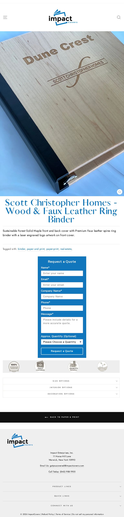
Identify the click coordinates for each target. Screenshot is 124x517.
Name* (45, 267)
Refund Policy (48, 514)
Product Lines (62, 486)
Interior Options (61, 387)
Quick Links (62, 496)
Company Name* (51, 290)
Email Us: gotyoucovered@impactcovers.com (62, 465)
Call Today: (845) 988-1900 (62, 471)
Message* (47, 314)
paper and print (36, 249)
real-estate (66, 249)
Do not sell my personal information (88, 514)
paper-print (52, 249)
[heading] (62, 262)
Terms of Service (63, 514)
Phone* (45, 302)
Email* (45, 279)
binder (21, 249)
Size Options (61, 381)
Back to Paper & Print (64, 417)
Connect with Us (62, 505)
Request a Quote (62, 351)
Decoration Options (61, 394)
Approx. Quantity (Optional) (58, 336)
